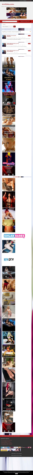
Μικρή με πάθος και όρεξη (4, 443)
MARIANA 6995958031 (4, 442)
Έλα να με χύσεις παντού (4, 440)
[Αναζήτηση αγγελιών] (14, 26)
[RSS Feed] (2, 0)
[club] (8, 278)
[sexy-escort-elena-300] (8, 367)
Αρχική (2, 29)
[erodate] (8, 115)
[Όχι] (31, 472)
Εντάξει (16, 473)
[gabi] (8, 207)
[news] (8, 265)
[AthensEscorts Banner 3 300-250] (8, 137)
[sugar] (14, 239)
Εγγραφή (28, 0)
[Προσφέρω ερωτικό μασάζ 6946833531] (4, 38)
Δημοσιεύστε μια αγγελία (25, 21)
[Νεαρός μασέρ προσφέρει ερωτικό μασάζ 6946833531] (4, 46)
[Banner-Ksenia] (8, 252)
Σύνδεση (30, 0)
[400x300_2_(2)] (8, 175)
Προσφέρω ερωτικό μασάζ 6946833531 (11, 36)
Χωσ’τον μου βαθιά (3, 441)
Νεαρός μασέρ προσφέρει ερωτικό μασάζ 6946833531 (13, 44)
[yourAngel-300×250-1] (8, 91)
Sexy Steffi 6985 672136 (4, 444)
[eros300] (8, 165)
